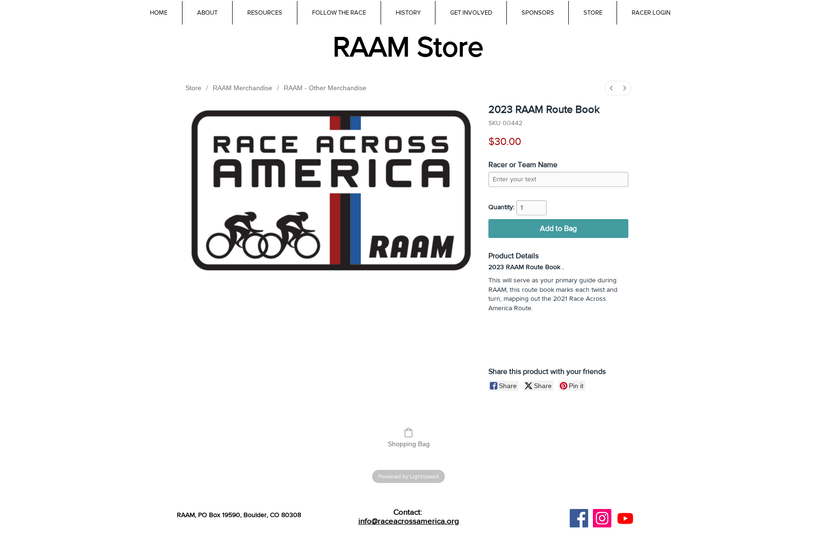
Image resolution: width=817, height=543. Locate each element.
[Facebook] (579, 518)
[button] (264, 13)
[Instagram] (602, 518)
